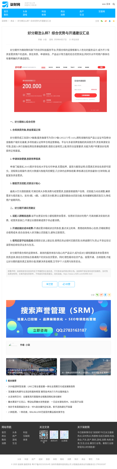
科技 (44, 11)
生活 (82, 14)
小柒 (45, 39)
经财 (41, 459)
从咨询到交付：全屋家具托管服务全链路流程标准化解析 (35, 396)
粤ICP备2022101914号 (41, 464)
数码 (6, 14)
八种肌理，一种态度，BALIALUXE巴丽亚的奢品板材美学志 (36, 412)
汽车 (98, 459)
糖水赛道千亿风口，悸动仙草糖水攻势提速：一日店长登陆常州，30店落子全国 (45, 402)
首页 (6, 11)
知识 (76, 459)
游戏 (25, 14)
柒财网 (4, 21)
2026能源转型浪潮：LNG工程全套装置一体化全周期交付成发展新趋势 (41, 386)
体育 (44, 14)
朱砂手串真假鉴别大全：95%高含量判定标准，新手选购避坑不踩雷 (40, 407)
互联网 (101, 11)
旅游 (48, 459)
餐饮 (90, 459)
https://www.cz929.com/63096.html (77, 274)
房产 (82, 11)
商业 (63, 11)
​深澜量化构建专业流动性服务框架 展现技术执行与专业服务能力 (38, 391)
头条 (25, 11)
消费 (63, 14)
